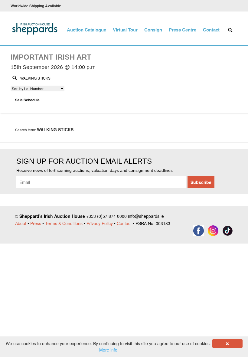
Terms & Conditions (64, 223)
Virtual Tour (125, 29)
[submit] (14, 77)
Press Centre (182, 29)
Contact (211, 29)
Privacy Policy (99, 223)
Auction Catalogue (86, 29)
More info (108, 350)
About (20, 223)
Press (35, 223)
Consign (153, 29)
